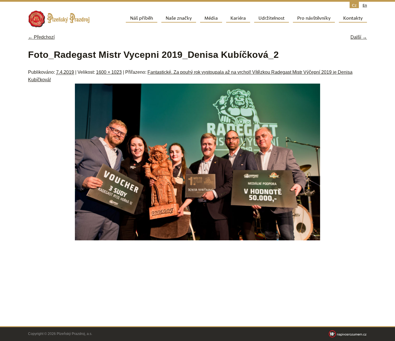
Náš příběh (141, 17)
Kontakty (353, 17)
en (365, 5)
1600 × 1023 (109, 72)
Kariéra (238, 17)
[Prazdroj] (59, 18)
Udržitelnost (272, 17)
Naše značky (179, 17)
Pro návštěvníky (314, 17)
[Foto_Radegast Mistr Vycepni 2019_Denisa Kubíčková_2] (197, 238)
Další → (358, 37)
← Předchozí (41, 37)
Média (211, 17)
